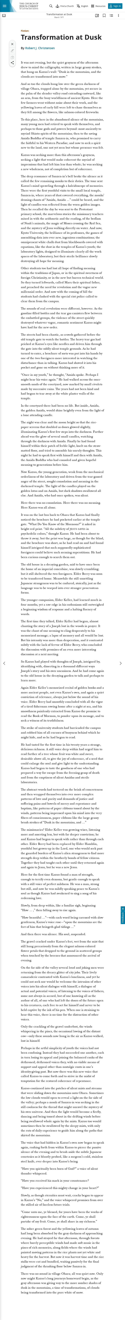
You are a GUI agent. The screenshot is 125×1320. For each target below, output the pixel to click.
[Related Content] (111, 15)
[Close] (12, 44)
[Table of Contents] (4, 15)
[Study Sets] (97, 15)
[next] (120, 663)
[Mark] (12, 50)
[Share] (12, 62)
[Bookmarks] (104, 15)
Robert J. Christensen (40, 48)
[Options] (118, 15)
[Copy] (12, 57)
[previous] (4, 663)
